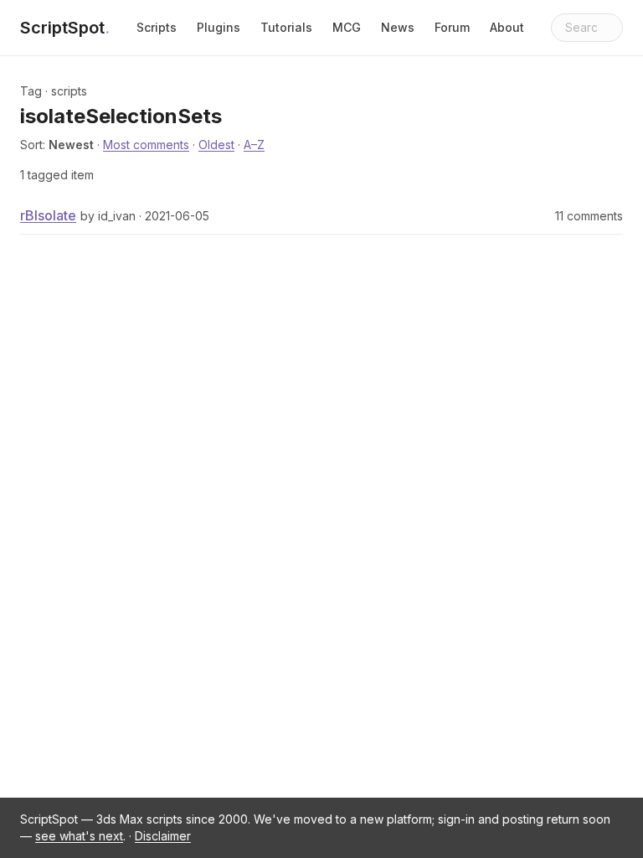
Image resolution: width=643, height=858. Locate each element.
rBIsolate (48, 215)
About (507, 27)
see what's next (79, 836)
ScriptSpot (65, 28)
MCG (346, 27)
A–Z (254, 144)
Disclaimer (163, 836)
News (397, 27)
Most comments (146, 144)
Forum (452, 27)
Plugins (218, 27)
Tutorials (286, 27)
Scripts (156, 27)
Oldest (216, 144)
